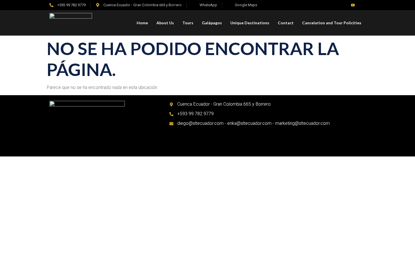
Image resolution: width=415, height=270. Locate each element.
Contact (286, 22)
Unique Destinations (249, 22)
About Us (165, 22)
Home (142, 22)
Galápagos (212, 22)
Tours (187, 22)
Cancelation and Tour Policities (331, 22)
